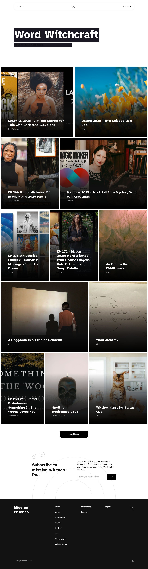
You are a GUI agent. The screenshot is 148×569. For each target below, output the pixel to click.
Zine (107, 272)
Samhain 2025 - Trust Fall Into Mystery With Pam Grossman (102, 194)
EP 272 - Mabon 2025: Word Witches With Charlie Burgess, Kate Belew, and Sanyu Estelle (73, 260)
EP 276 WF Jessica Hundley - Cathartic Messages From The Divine (23, 262)
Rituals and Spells (58, 416)
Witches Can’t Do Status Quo (115, 409)
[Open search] (131, 508)
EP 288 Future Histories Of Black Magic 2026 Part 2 (29, 194)
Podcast (70, 201)
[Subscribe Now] (111, 477)
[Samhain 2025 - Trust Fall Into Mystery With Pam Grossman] (103, 173)
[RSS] (133, 561)
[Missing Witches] (73, 6)
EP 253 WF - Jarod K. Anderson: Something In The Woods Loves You (22, 405)
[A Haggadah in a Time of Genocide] (44, 317)
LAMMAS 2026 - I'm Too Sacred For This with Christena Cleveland (36, 123)
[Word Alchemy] (118, 317)
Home (57, 507)
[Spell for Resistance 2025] (66, 388)
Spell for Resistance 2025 (65, 409)
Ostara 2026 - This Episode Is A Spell (107, 123)
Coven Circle (60, 539)
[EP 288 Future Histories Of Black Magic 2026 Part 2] (30, 173)
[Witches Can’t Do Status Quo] (118, 388)
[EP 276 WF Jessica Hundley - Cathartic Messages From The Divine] (25, 245)
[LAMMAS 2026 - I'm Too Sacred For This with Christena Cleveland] (37, 102)
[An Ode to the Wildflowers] (123, 245)
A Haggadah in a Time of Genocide (35, 340)
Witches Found (13, 416)
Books (58, 523)
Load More (74, 434)
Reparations (60, 517)
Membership (86, 507)
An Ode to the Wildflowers (117, 266)
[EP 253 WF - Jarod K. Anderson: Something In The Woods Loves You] (22, 388)
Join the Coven (61, 544)
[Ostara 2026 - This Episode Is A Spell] (111, 102)
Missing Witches (21, 510)
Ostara (84, 129)
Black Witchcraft (14, 129)
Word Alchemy (107, 340)
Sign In (108, 507)
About (57, 512)
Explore (84, 512)
